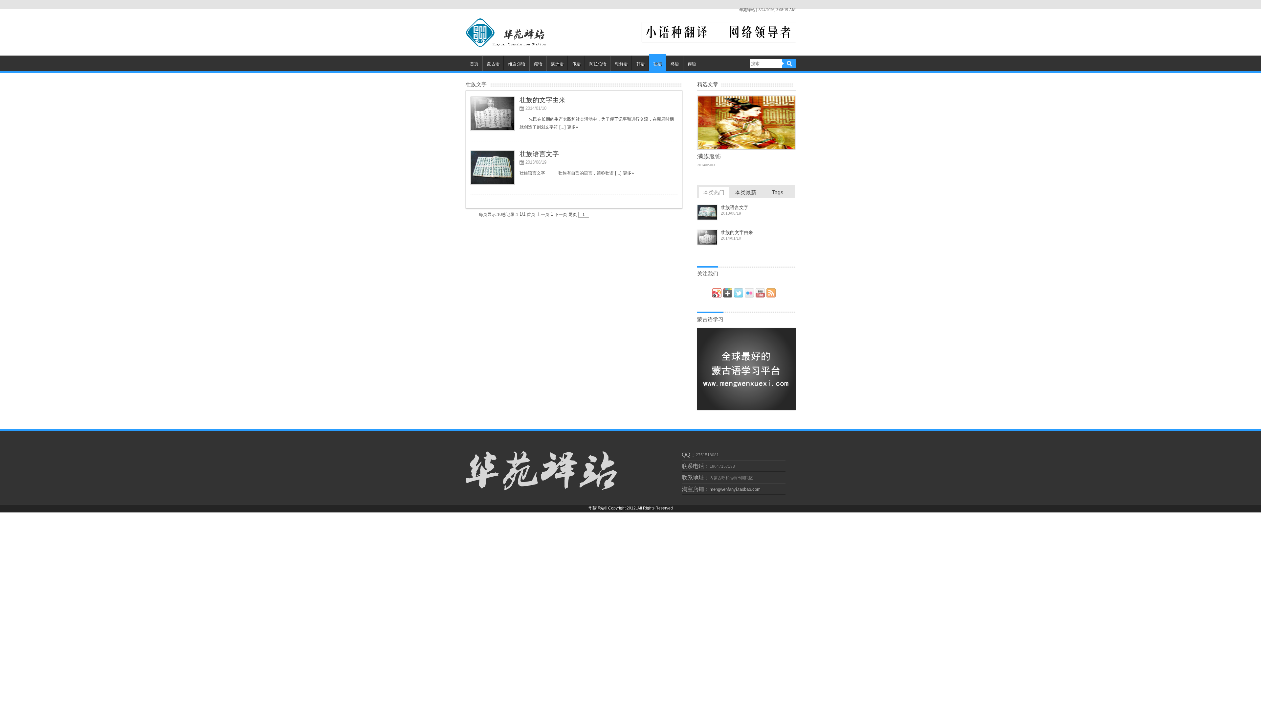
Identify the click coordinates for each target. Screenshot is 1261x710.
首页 (474, 63)
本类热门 (713, 192)
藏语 (538, 63)
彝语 (675, 63)
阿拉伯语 (598, 63)
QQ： (689, 455)
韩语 (640, 63)
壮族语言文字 (734, 207)
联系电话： (696, 466)
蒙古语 (493, 63)
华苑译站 (512, 33)
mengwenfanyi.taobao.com (735, 489)
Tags (777, 192)
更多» (572, 127)
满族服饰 (709, 156)
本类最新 (745, 192)
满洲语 (557, 63)
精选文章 (707, 84)
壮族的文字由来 (737, 232)
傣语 (692, 63)
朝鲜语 (621, 63)
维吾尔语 (516, 63)
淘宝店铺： (696, 489)
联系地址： (696, 478)
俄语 (576, 63)
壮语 (657, 63)
